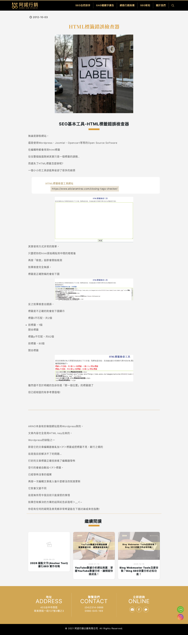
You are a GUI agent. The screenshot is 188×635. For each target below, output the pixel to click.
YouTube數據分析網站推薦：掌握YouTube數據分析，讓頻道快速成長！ (94, 571)
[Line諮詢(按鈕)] (180, 609)
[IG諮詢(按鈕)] (180, 619)
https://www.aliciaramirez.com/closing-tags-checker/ (85, 188)
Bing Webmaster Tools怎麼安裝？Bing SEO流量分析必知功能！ (139, 571)
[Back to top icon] (180, 626)
